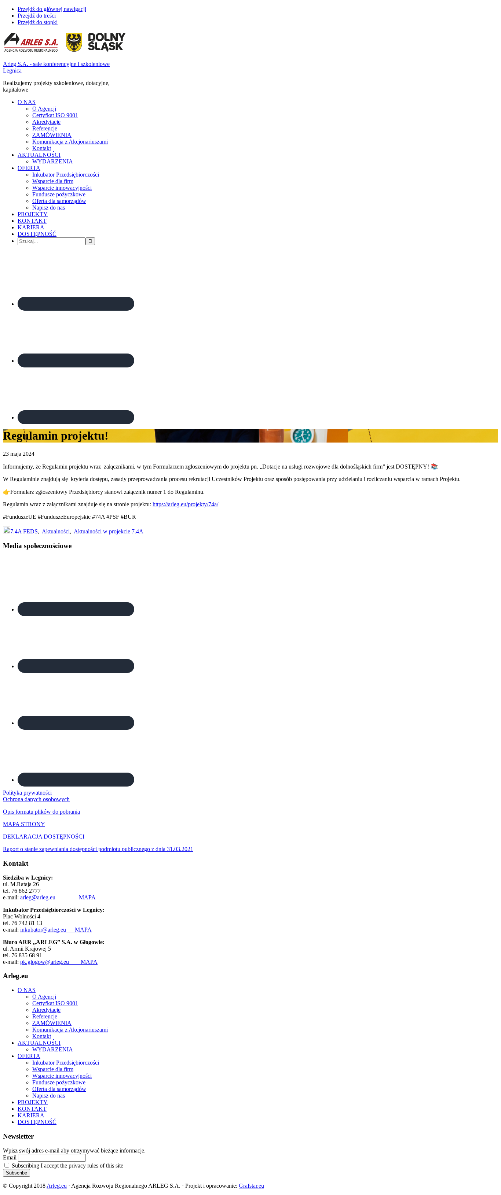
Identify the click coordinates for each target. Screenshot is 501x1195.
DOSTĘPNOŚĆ (37, 1122)
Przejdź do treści (37, 15)
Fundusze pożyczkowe (58, 1082)
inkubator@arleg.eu (47, 929)
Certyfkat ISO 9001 (55, 1003)
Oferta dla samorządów (59, 1089)
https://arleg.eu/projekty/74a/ (185, 504)
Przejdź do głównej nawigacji (52, 9)
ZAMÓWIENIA (52, 1023)
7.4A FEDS (24, 531)
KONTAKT (32, 1109)
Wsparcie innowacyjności (62, 1076)
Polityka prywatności (27, 792)
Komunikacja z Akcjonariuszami (70, 1029)
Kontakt (41, 1036)
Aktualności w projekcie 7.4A (108, 531)
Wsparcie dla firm (52, 1069)
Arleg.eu (57, 1186)
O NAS (27, 990)
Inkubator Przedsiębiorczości (65, 1062)
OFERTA (29, 1056)
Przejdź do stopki (38, 22)
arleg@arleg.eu (49, 897)
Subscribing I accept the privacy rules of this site (66, 1165)
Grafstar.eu (251, 1186)
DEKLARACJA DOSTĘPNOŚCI (43, 836)
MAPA (87, 897)
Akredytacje (46, 1010)
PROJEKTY (33, 1102)
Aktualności (56, 531)
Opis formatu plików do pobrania (41, 812)
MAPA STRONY (24, 824)
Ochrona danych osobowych (36, 799)
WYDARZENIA (52, 1049)
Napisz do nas (48, 1095)
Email (10, 1157)
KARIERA (31, 1115)
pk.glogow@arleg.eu (50, 962)
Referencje (44, 1016)
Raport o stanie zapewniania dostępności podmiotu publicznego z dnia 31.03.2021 (98, 849)
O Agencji (44, 997)
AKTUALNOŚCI (39, 1043)
